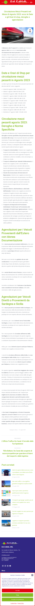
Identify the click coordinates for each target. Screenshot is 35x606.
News (4, 29)
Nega (17, 595)
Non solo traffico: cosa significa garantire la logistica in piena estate (22, 482)
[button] (32, 575)
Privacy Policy (21, 603)
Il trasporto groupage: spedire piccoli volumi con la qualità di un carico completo (22, 502)
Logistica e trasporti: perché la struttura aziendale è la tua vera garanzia (21, 523)
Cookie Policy (13, 603)
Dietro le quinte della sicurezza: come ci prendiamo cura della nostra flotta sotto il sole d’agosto (22, 472)
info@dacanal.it (6, 555)
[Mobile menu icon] (31, 2)
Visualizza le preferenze (17, 599)
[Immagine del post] (6, 472)
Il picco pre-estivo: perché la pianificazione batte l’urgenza (20, 492)
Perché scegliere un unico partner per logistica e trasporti (22, 512)
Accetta (17, 590)
